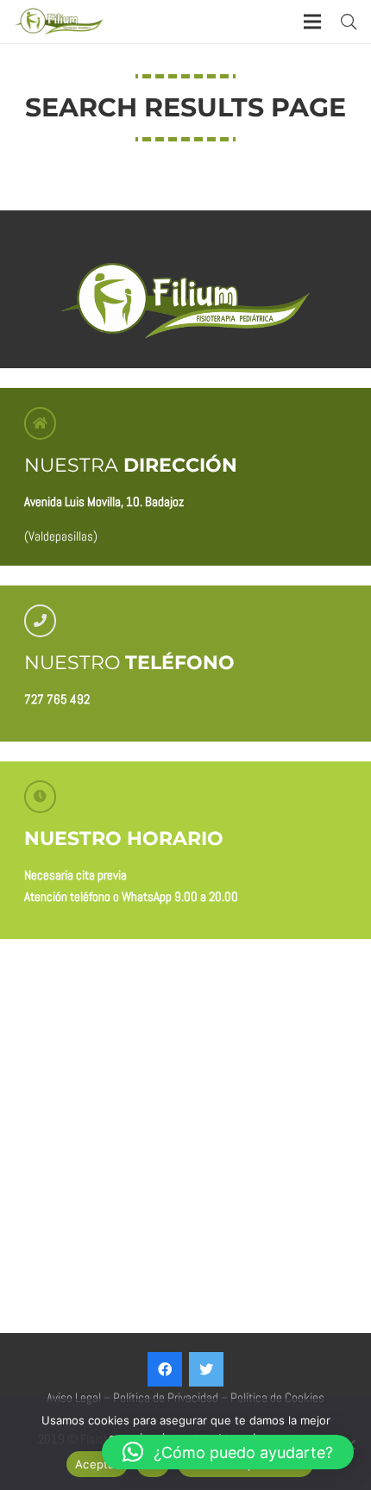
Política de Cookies (277, 1397)
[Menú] (312, 21)
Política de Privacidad (165, 1397)
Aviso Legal (74, 1397)
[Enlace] (59, 21)
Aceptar (97, 1464)
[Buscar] (348, 21)
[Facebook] (165, 1369)
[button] (228, 1452)
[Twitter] (206, 1369)
